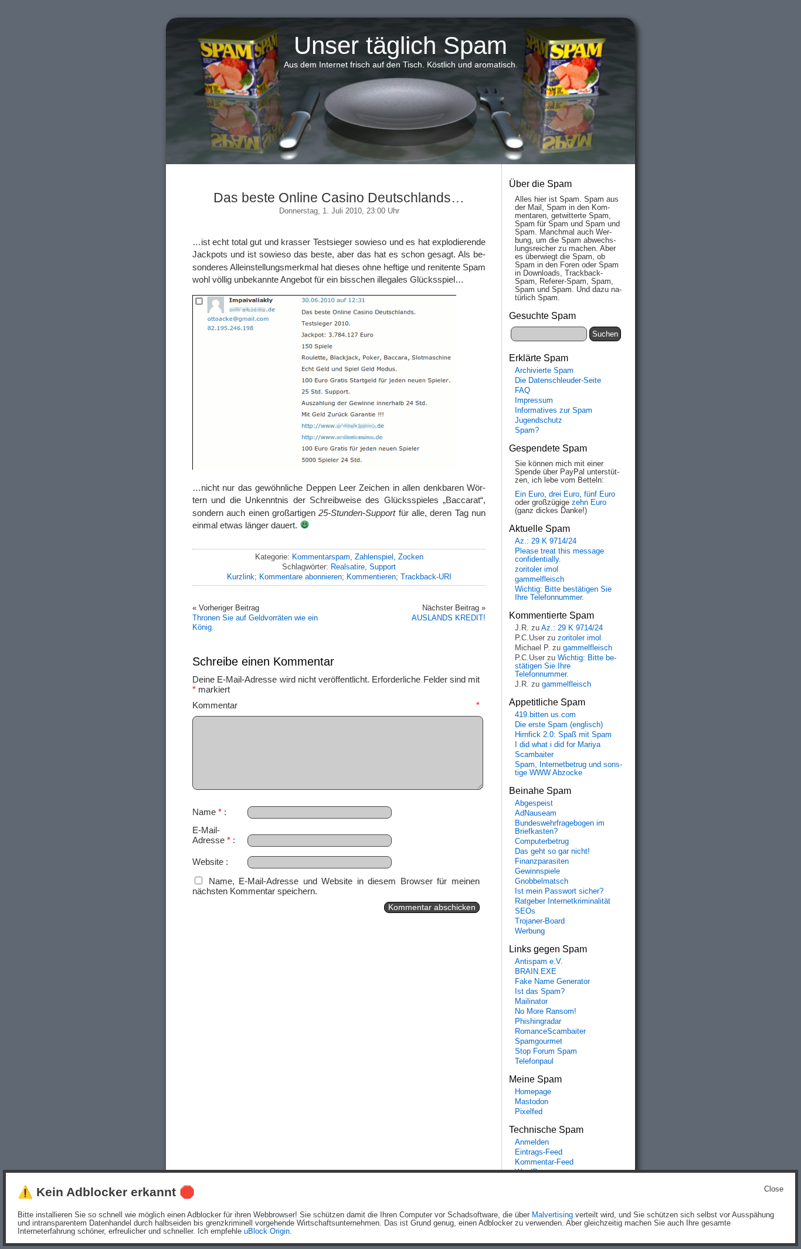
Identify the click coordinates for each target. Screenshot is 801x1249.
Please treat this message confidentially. (559, 555)
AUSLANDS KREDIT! (449, 617)
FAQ (522, 390)
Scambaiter (534, 755)
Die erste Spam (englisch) (559, 725)
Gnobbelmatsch (541, 881)
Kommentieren (371, 576)
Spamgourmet (538, 1041)
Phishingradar (538, 1021)
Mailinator (531, 1001)
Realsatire (348, 566)
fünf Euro (599, 494)
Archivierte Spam (544, 370)
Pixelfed (528, 1112)
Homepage (533, 1092)
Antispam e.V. (539, 962)
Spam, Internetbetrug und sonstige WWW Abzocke (568, 769)
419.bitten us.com (545, 715)
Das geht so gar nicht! (552, 851)
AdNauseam (535, 813)
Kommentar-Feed (544, 1162)
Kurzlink (240, 576)
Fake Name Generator (552, 982)
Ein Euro (529, 494)
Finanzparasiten (542, 861)
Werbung (530, 931)
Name (207, 812)
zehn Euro (589, 502)
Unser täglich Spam (400, 45)
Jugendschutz (538, 420)
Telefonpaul (534, 1061)
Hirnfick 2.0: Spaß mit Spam (563, 735)
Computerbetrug (542, 841)
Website (207, 862)
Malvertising (552, 1215)
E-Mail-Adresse (211, 835)
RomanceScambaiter (550, 1031)
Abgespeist (534, 803)
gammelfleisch (539, 579)
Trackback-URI (426, 576)
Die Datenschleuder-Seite (558, 380)
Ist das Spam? (540, 991)
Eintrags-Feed (538, 1152)
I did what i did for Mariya (557, 745)
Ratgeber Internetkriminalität (562, 901)
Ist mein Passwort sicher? (559, 891)
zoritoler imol (536, 569)
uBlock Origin (267, 1231)
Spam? (527, 430)
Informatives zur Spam (553, 410)
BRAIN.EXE (535, 972)
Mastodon (531, 1102)
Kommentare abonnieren (300, 576)
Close (773, 1189)
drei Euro (564, 494)
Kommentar (336, 705)
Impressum (534, 400)
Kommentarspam (321, 556)
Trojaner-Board (540, 921)
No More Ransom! (545, 1011)
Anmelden (532, 1142)
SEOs (525, 911)
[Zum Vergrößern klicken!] (324, 466)
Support (382, 566)
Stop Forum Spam (546, 1051)
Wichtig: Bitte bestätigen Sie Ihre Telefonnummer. (563, 593)
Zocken (410, 556)
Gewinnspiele (537, 871)
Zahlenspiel (374, 556)
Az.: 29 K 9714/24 (545, 541)
